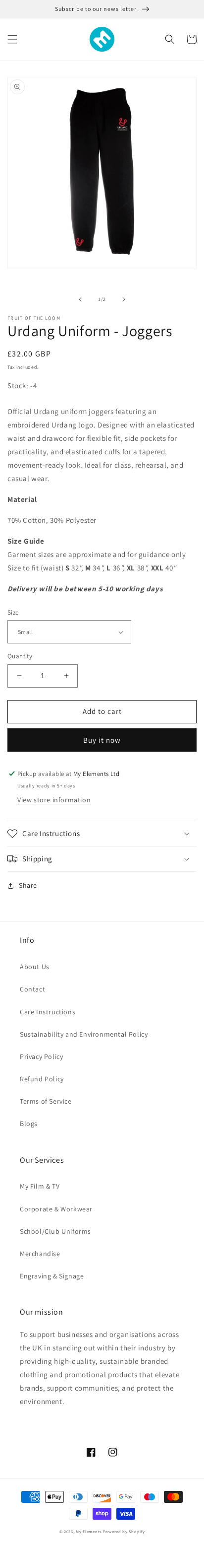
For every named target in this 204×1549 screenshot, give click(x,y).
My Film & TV (39, 1186)
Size (13, 612)
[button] (12, 39)
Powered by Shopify (124, 1531)
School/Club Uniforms (55, 1231)
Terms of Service (46, 1101)
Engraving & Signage (52, 1275)
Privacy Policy (41, 1056)
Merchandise (40, 1253)
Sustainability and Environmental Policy (84, 1034)
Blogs (29, 1123)
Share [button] (28, 885)
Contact (32, 989)
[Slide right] (124, 299)
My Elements (89, 1531)
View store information (54, 799)
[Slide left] (80, 299)
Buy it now (102, 740)
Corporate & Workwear (56, 1208)
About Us (35, 966)
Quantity (19, 656)
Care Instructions (47, 1011)
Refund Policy (42, 1078)
